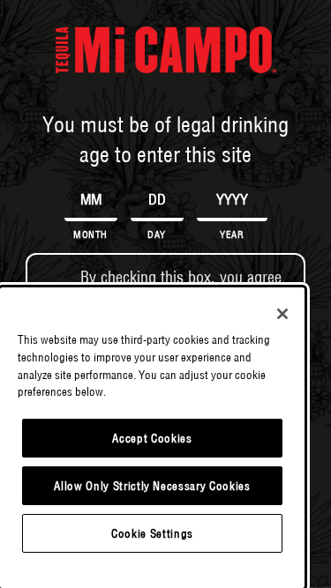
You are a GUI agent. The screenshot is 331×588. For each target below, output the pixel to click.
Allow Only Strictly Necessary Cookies (152, 486)
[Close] (282, 313)
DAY (156, 234)
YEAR (232, 234)
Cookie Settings (152, 533)
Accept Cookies (152, 438)
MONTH (90, 234)
